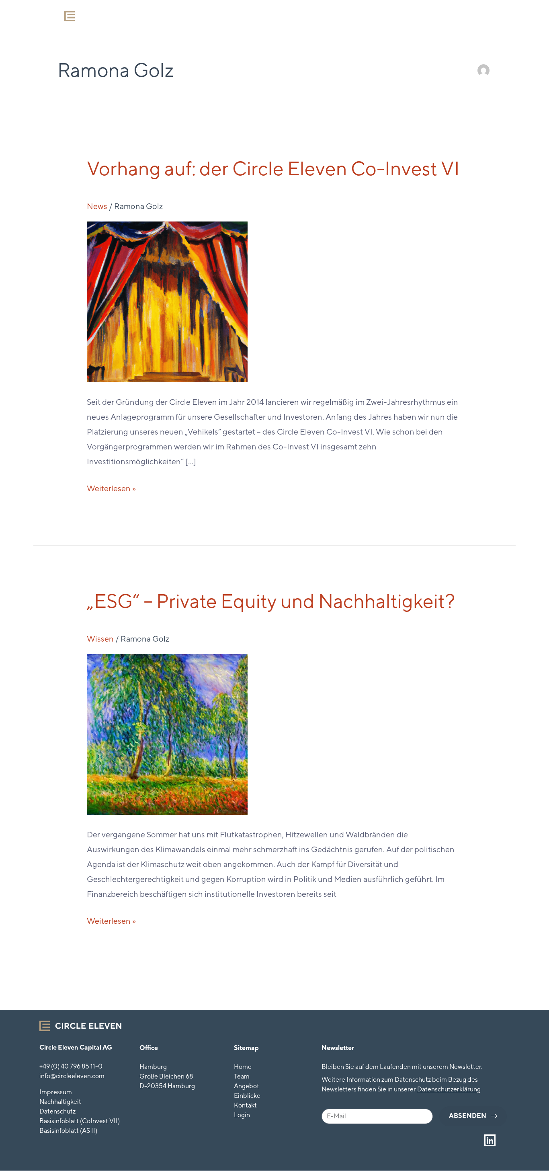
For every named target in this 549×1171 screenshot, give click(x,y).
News (97, 206)
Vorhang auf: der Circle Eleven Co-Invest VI (273, 168)
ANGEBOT (305, 15)
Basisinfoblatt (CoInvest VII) (79, 1121)
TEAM (263, 15)
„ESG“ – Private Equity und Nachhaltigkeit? (271, 600)
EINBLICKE (355, 15)
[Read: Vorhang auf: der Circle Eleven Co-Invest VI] (167, 300)
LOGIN (446, 15)
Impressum (55, 1092)
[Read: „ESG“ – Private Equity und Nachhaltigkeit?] (167, 733)
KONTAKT (404, 15)
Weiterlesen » (111, 487)
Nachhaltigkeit (60, 1101)
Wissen (100, 638)
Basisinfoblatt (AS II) (68, 1130)
